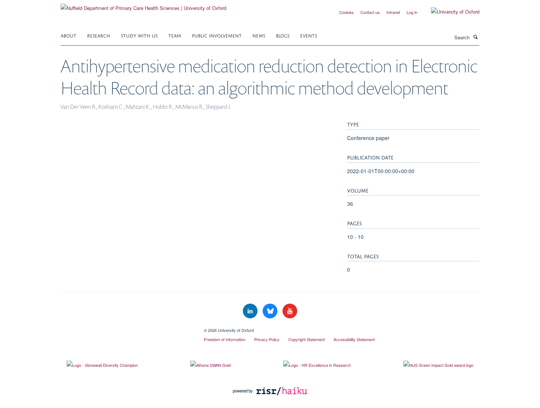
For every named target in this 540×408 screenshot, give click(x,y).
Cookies (346, 12)
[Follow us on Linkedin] (251, 311)
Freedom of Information (224, 339)
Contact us (370, 12)
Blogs (282, 35)
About (68, 35)
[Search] (475, 37)
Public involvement (217, 35)
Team (174, 35)
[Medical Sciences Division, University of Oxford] (127, 327)
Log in (412, 12)
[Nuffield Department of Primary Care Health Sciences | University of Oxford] (143, 5)
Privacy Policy (267, 339)
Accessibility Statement (354, 339)
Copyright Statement (306, 339)
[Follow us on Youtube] (289, 311)
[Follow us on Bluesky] (271, 311)
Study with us (139, 35)
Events (308, 35)
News (258, 35)
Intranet (393, 12)
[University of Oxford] (449, 11)
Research (98, 35)
